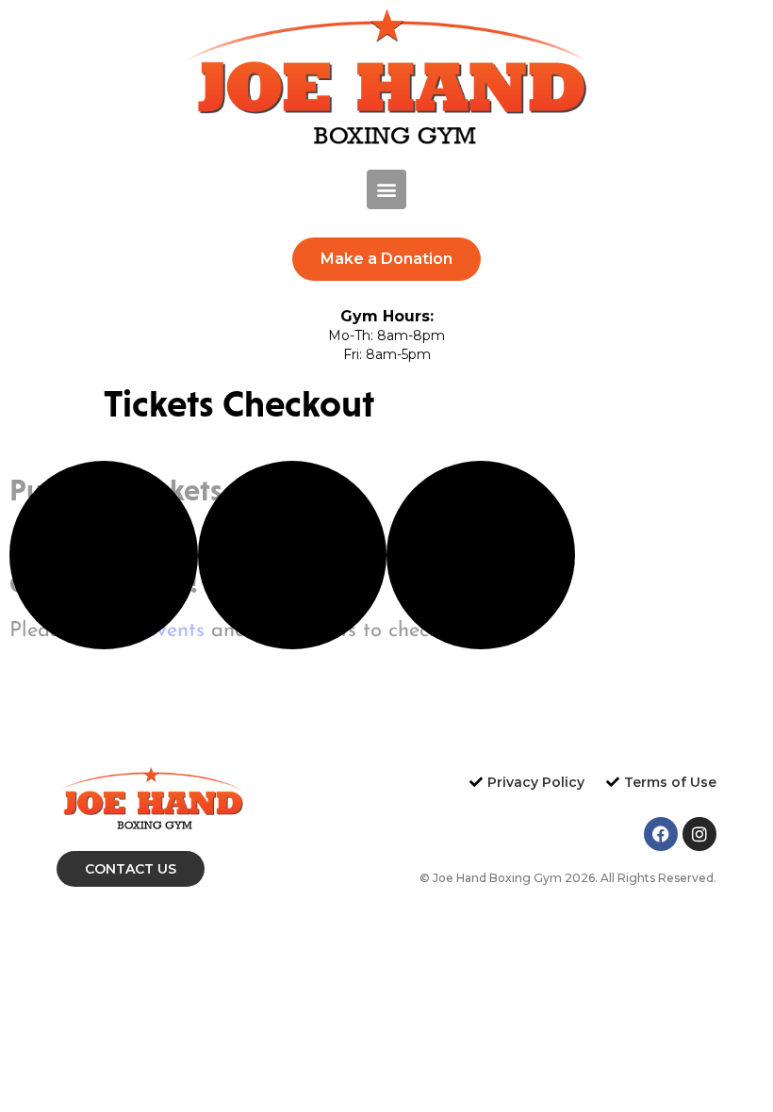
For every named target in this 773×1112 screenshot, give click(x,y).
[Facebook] (661, 834)
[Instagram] (699, 834)
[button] (386, 189)
